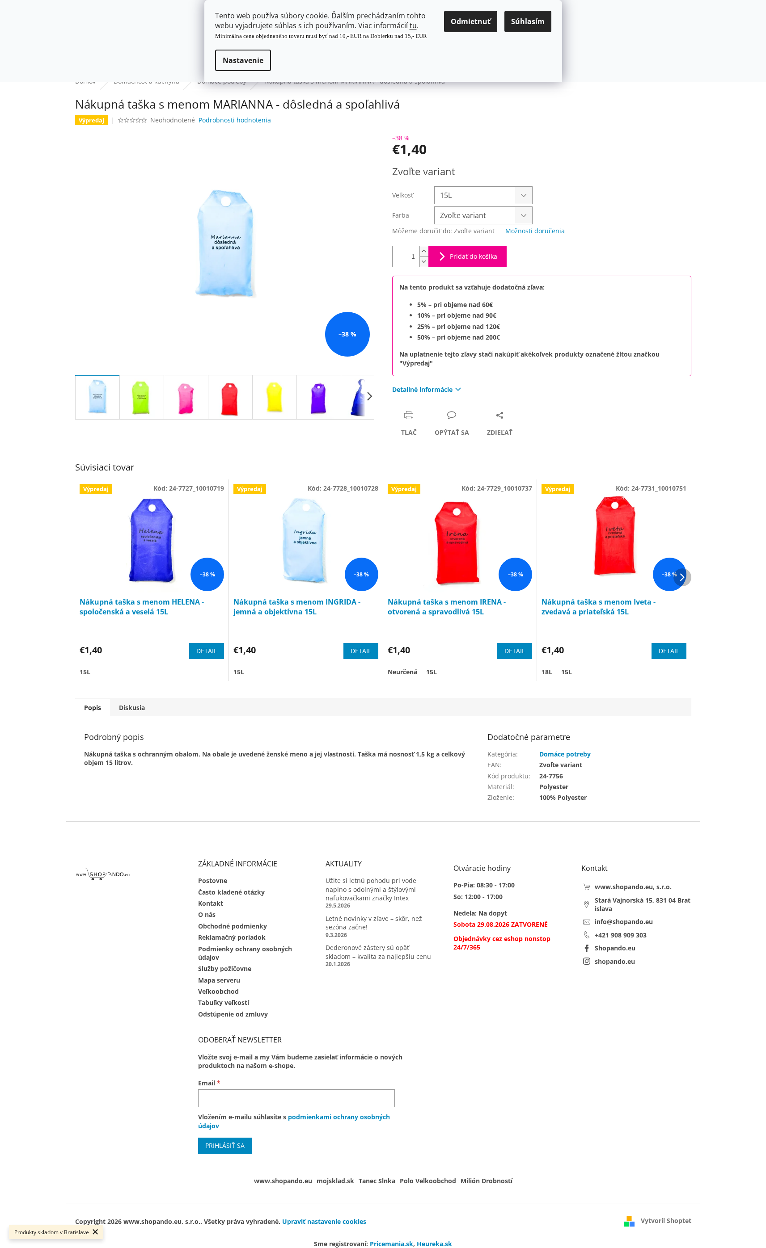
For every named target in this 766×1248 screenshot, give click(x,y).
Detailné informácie (422, 389)
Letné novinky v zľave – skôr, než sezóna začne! (374, 922)
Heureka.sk (434, 1244)
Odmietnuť (471, 21)
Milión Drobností (486, 1181)
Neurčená (402, 672)
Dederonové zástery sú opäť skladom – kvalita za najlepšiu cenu (378, 951)
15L (85, 672)
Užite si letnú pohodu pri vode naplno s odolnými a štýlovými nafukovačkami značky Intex (371, 889)
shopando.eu (615, 961)
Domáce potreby (565, 754)
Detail (206, 651)
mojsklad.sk (335, 1181)
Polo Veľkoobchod (428, 1181)
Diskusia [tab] (132, 707)
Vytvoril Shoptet (666, 1220)
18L (547, 672)
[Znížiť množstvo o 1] (423, 261)
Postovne (212, 880)
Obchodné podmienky (232, 926)
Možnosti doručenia (535, 231)
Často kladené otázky (231, 892)
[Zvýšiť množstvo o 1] (423, 251)
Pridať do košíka (473, 256)
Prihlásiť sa (225, 1145)
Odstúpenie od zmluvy (233, 1014)
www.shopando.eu (283, 1181)
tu (413, 25)
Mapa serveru (219, 980)
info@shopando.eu (624, 921)
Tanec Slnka (377, 1181)
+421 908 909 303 (621, 935)
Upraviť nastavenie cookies (324, 1221)
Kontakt (210, 903)
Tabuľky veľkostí (223, 1002)
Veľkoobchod (218, 991)
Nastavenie (243, 60)
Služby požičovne (224, 968)
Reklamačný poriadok (232, 937)
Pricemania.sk (391, 1244)
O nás (207, 914)
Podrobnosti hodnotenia (235, 120)
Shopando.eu (615, 948)
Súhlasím (528, 21)
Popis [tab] (92, 707)
